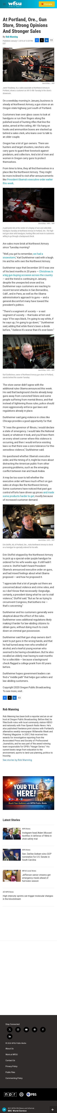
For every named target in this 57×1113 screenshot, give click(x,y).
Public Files (10, 1072)
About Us (10, 1049)
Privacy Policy (11, 1066)
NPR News (26, 829)
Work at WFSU (12, 1055)
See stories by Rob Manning (17, 759)
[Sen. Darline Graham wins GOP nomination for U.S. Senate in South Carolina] (12, 855)
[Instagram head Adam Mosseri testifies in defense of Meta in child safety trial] (12, 834)
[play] (4, 1109)
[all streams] (53, 1109)
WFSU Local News (29, 871)
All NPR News (8, 892)
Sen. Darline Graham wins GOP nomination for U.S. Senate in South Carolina (36, 857)
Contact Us (10, 1060)
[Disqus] (28, 977)
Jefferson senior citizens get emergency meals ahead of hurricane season (36, 878)
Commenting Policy (14, 1078)
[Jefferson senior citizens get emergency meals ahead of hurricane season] (12, 876)
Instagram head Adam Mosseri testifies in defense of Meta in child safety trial (37, 835)
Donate (48, 4)
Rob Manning (12, 36)
